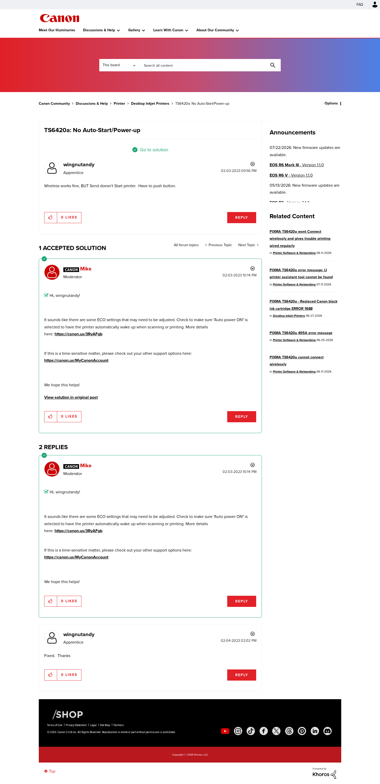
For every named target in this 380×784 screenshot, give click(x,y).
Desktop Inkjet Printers (150, 103)
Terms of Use (54, 725)
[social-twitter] (276, 731)
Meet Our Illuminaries (57, 30)
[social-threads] (289, 731)
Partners (118, 725)
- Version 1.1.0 (297, 165)
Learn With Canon (168, 30)
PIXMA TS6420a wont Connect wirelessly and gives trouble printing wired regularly (300, 238)
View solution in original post (71, 397)
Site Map (105, 725)
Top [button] (52, 771)
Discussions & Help (99, 30)
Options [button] (331, 103)
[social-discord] (327, 731)
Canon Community (59, 18)
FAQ (359, 4)
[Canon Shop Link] (65, 714)
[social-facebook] (264, 731)
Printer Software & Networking (294, 253)
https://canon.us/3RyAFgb (78, 334)
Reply (241, 217)
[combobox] (210, 65)
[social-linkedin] (315, 731)
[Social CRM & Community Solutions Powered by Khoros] (324, 773)
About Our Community (215, 30)
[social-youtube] (225, 731)
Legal (93, 725)
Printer (119, 103)
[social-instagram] (238, 731)
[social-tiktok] (251, 731)
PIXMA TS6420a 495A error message (301, 333)
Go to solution (154, 149)
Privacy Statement (76, 725)
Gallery (134, 30)
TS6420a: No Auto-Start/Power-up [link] (202, 103)
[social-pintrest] (302, 731)
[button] (50, 217)
